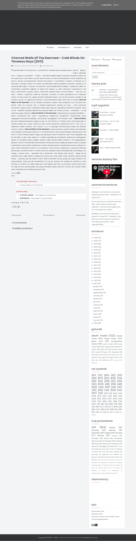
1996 (103, 409)
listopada (97, 290)
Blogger (95, 538)
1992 (120, 404)
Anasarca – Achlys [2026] (109, 130)
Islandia (116, 454)
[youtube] (106, 60)
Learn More (107, 5)
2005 (93, 401)
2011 (14, 66)
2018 (95, 262)
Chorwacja (110, 460)
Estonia (111, 465)
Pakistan (94, 470)
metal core (115, 355)
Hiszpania (115, 444)
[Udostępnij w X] (17, 207)
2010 (95, 323)
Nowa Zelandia (114, 452)
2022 (96, 250)
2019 (95, 259)
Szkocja (94, 460)
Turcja (120, 446)
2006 (93, 398)
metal (97, 352)
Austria (105, 444)
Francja (114, 436)
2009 (101, 384)
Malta (96, 452)
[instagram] (117, 60)
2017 (95, 265)
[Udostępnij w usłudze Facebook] (19, 207)
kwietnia (96, 311)
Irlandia (111, 457)
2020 (96, 256)
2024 (96, 244)
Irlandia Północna (104, 468)
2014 (95, 274)
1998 (105, 401)
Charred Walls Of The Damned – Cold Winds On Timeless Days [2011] (48, 60)
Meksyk (119, 449)
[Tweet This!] (23, 203)
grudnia (96, 286)
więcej (119, 99)
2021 (95, 253)
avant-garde (105, 347)
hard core (104, 349)
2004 (115, 393)
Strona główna (48, 215)
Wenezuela (115, 470)
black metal (110, 338)
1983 (92, 415)
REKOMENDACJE (64, 47)
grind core (97, 341)
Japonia (94, 446)
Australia (98, 441)
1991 (102, 404)
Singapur (104, 462)
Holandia (95, 433)
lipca (95, 302)
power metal (20, 66)
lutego (96, 317)
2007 (94, 393)
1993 (115, 396)
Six (92, 201)
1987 (120, 409)
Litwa (118, 460)
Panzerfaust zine (97, 511)
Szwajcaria (118, 438)
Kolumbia (117, 468)
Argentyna (105, 454)
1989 (97, 412)
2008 (93, 396)
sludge (103, 357)
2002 (93, 404)
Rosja (97, 444)
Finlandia (119, 441)
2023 (96, 247)
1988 (112, 409)
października (98, 293)
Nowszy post (16, 215)
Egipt (105, 465)
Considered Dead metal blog (69, 538)
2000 (94, 387)
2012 (95, 280)
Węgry (120, 462)
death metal (99, 335)
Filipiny (118, 465)
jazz (105, 352)
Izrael (103, 452)
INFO (87, 47)
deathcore (106, 360)
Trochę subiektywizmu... (100, 519)
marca (96, 314)
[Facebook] (21, 203)
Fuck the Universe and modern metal (105, 517)
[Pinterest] (27, 203)
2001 (107, 406)
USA (36, 66)
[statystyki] (94, 525)
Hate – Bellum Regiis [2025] (110, 148)
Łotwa (114, 473)
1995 (93, 409)
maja (95, 308)
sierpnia (96, 299)
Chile (102, 460)
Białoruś (103, 457)
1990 (111, 404)
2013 (95, 277)
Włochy (100, 435)
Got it (116, 5)
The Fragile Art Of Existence (45, 195)
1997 (98, 406)
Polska (112, 427)
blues (93, 363)
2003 (115, 398)
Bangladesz (97, 465)
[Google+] (25, 203)
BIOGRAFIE (77, 47)
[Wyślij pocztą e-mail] (13, 207)
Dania (112, 446)
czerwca (96, 305)
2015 (95, 271)
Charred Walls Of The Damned (31, 185)
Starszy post (80, 215)
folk (118, 357)
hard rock (94, 360)
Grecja (106, 438)
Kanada (118, 433)
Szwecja (95, 430)
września (96, 296)
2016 (95, 268)
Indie (93, 468)
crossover (116, 360)
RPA (118, 457)
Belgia (104, 446)
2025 (96, 241)
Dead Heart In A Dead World (41, 198)
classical (111, 357)
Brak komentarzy (48, 66)
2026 (96, 238)
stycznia (96, 320)
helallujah (95, 192)
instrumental (103, 355)
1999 (115, 401)
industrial (115, 352)
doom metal (108, 344)
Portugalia (94, 462)
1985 (111, 412)
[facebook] (95, 60)
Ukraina (104, 470)
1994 (116, 406)
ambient (94, 357)
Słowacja (94, 454)
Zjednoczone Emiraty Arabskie (100, 473)
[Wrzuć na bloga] (15, 207)
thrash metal (30, 66)
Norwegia (95, 438)
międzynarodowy (100, 449)
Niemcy (112, 430)
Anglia (107, 433)
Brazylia (108, 441)
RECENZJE (50, 47)
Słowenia (112, 462)
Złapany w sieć (97, 514)
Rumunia (94, 457)
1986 (117, 412)
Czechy (111, 449)
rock (93, 355)
